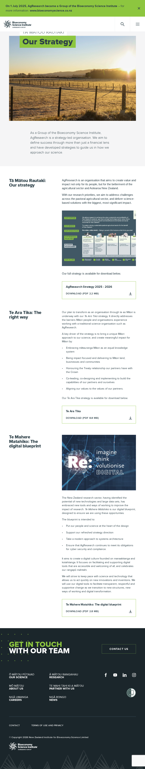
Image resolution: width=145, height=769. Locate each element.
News (57, 698)
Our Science (21, 676)
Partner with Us (66, 687)
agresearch (18, 24)
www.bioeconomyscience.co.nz (52, 10)
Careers (18, 698)
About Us (16, 687)
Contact (14, 725)
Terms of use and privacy (47, 725)
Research (63, 676)
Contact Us (119, 649)
